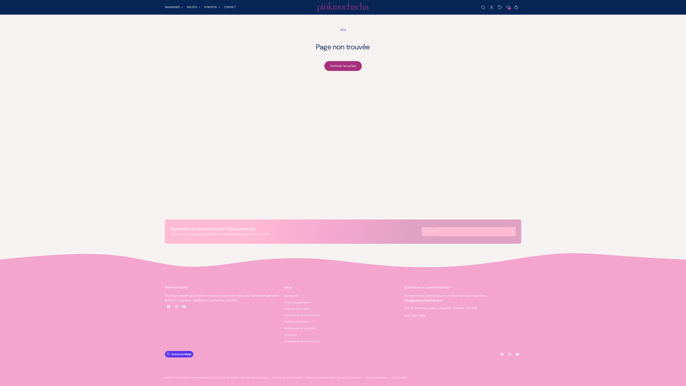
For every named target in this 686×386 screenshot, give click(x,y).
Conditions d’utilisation (350, 377)
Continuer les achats (343, 66)
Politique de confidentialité (320, 377)
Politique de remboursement (302, 315)
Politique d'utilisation (298, 322)
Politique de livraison (297, 309)
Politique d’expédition (377, 377)
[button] (174, 7)
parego (265, 377)
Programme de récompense (302, 341)
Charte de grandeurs (298, 302)
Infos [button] (288, 287)
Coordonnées (399, 377)
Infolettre (290, 335)
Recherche (291, 296)
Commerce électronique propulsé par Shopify (214, 377)
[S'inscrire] (511, 231)
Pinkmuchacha (182, 377)
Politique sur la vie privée (300, 328)
